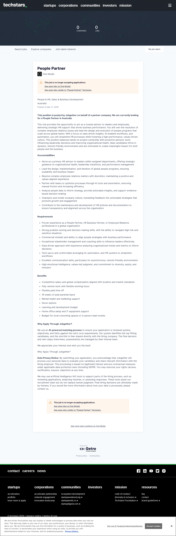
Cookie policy (94, 456)
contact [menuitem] (145, 497)
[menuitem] (50, 5)
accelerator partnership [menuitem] (45, 494)
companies (41, 49)
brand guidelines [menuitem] (150, 500)
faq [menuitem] (143, 494)
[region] (88, 526)
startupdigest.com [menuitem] (69, 504)
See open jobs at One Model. (58, 86)
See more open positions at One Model (88, 426)
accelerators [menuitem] (14, 494)
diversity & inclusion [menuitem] (124, 497)
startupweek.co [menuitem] (68, 500)
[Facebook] (140, 472)
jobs (21, 49)
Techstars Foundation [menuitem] (125, 500)
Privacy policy (81, 456)
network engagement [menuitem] (44, 497)
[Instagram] (165, 472)
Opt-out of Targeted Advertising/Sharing (124, 526)
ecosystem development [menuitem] (73, 494)
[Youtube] (152, 472)
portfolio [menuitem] (11, 497)
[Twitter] (159, 472)
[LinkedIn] (146, 472)
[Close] (172, 526)
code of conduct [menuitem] (122, 494)
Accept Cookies (154, 526)
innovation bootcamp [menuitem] (44, 500)
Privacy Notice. (72, 531)
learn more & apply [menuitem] (17, 500)
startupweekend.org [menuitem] (70, 497)
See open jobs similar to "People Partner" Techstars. (68, 90)
